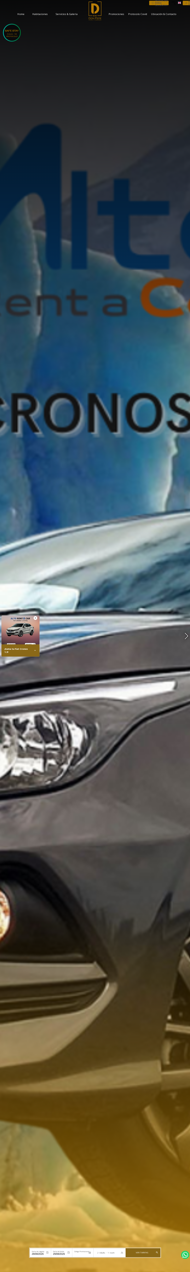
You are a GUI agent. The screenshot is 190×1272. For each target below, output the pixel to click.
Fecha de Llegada (38, 1251)
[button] (187, 636)
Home (20, 14)
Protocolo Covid (137, 14)
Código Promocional (81, 1251)
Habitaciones (40, 14)
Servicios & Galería (67, 14)
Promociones (116, 14)
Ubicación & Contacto (163, 14)
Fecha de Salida (58, 1251)
